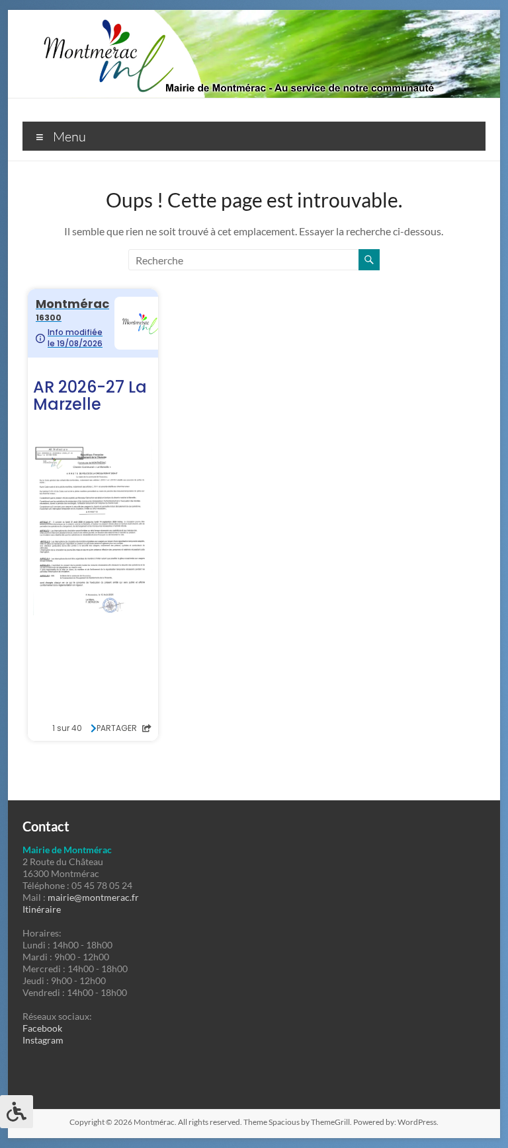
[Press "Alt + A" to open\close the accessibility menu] (16, 1111)
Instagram (43, 1040)
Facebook (42, 1028)
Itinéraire (41, 909)
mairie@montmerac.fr (93, 897)
